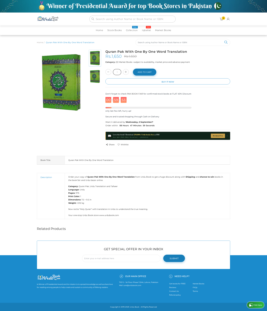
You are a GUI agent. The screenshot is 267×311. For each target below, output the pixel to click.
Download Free (218, 136)
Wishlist (125, 144)
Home (40, 42)
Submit (174, 258)
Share (111, 144)
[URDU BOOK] (48, 19)
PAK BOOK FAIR (135, 94)
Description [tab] (46, 177)
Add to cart (145, 72)
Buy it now (168, 82)
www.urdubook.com (109, 215)
